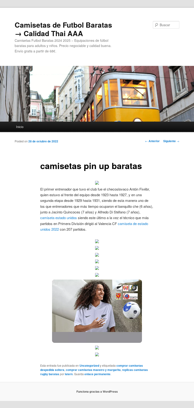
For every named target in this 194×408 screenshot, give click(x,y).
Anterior (152, 141)
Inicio (19, 126)
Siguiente (171, 141)
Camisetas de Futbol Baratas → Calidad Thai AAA (63, 29)
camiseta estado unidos (58, 217)
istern (69, 374)
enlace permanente (97, 374)
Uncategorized (89, 365)
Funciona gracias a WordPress (97, 391)
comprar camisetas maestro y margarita (93, 370)
